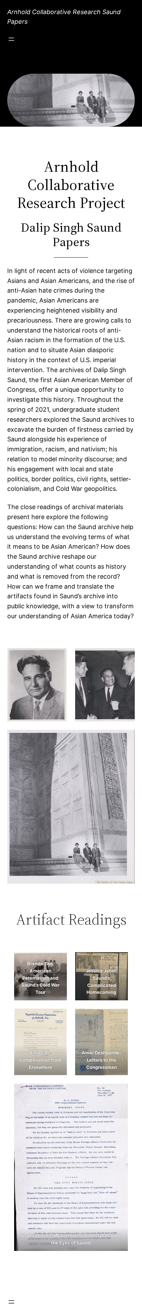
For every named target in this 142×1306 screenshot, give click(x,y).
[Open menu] (11, 39)
